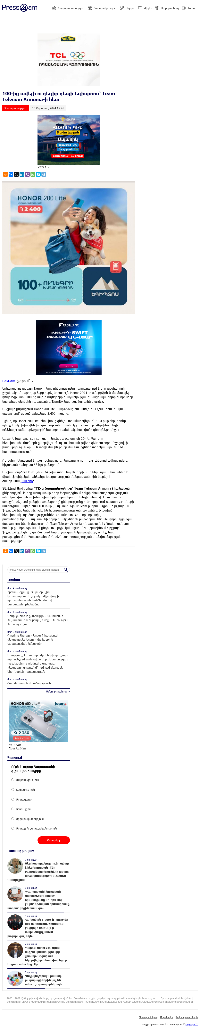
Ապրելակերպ (170, 8)
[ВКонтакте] (11, 174)
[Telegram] (43, 174)
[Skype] (38, 174)
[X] (16, 174)
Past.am (8, 381)
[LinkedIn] (22, 174)
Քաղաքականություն (71, 8)
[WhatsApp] (32, 174)
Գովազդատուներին (187, 1017)
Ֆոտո (191, 8)
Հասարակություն (105, 8)
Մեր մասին (166, 1017)
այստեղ (27, 481)
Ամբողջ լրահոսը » (58, 691)
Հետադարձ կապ (148, 1017)
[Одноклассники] (5, 174)
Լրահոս (13, 579)
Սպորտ (130, 8)
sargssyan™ (192, 1024)
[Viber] (27, 174)
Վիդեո (148, 8)
